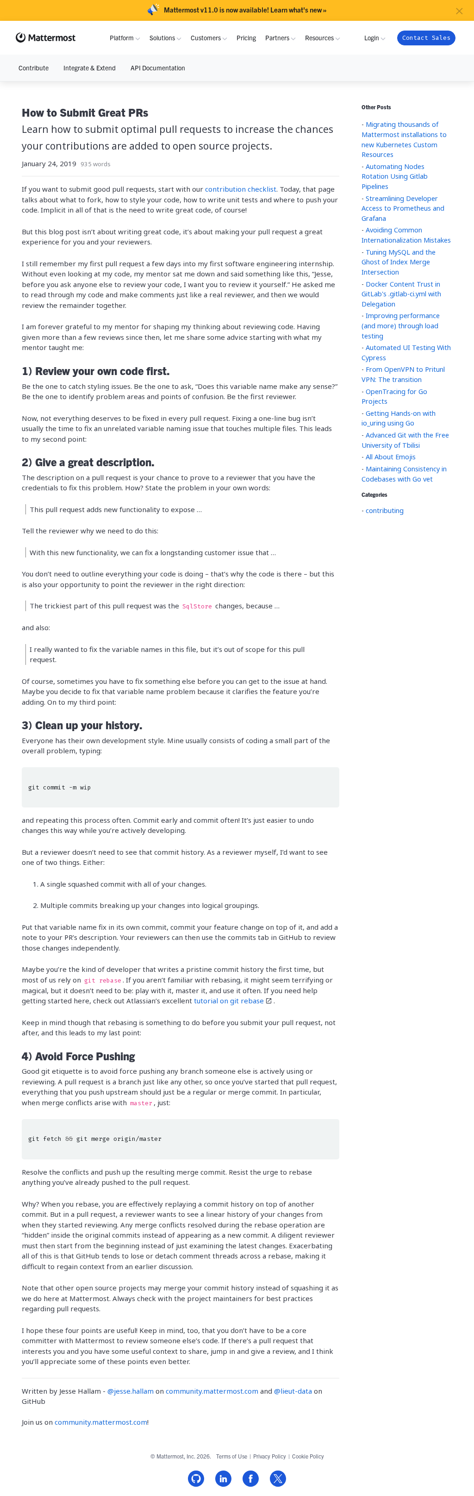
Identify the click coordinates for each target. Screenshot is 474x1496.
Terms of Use (231, 1455)
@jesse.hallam (131, 1391)
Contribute (34, 67)
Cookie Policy (308, 1455)
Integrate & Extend (89, 67)
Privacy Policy (269, 1455)
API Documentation (158, 67)
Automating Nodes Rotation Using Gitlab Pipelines (395, 176)
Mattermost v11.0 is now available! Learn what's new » (245, 10)
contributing (385, 510)
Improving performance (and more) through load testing (401, 325)
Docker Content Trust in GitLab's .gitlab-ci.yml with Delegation (401, 294)
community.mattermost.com (213, 1391)
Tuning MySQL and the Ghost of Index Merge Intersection (399, 262)
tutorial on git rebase (229, 1000)
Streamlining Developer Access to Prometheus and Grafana (403, 208)
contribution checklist (240, 189)
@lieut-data (294, 1391)
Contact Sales (426, 37)
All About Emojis (391, 456)
